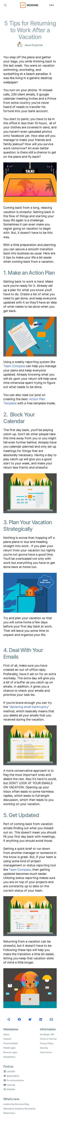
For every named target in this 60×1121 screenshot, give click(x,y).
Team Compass (14, 366)
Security (44, 1047)
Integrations (9, 1056)
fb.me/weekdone (15, 1080)
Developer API (47, 1034)
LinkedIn (10, 1071)
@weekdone (12, 1076)
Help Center (46, 1052)
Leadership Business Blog (16, 1104)
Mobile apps (9, 1047)
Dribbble (10, 1089)
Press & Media (10, 1043)
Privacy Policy (46, 1043)
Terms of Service (48, 1038)
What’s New (9, 1113)
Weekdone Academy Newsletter (19, 1108)
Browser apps (10, 1052)
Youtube (10, 1084)
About (6, 1034)
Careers (7, 1038)
